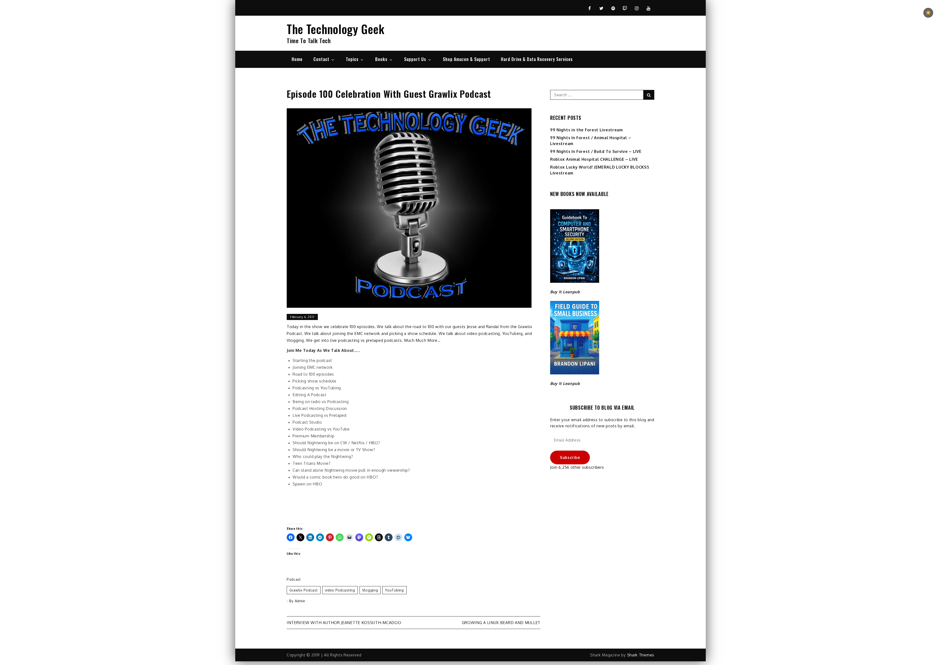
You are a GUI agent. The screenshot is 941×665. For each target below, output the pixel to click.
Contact (321, 59)
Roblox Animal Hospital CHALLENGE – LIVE (594, 159)
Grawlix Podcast (303, 590)
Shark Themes (640, 655)
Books (381, 59)
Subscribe (570, 457)
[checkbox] (928, 13)
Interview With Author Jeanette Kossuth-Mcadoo (344, 622)
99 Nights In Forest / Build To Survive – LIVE (596, 151)
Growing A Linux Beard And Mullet (501, 622)
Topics (352, 59)
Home (297, 59)
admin (300, 601)
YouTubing (394, 590)
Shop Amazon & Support (466, 59)
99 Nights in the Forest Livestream (586, 129)
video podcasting (340, 590)
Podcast (294, 579)
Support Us (415, 59)
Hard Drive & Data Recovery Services (537, 59)
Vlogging (370, 590)
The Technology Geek (335, 28)
